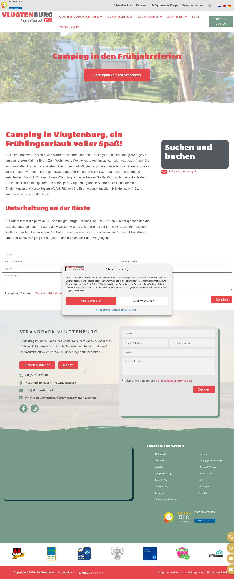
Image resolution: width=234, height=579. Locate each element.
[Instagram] (35, 408)
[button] (210, 5)
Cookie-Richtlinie (103, 310)
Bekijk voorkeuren (143, 300)
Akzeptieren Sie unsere (38, 293)
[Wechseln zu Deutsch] (229, 5)
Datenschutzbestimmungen (53, 293)
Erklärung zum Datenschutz (124, 310)
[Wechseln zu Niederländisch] (219, 5)
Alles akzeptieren (91, 300)
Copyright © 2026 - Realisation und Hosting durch (44, 572)
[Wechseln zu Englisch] (224, 5)
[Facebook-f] (23, 408)
